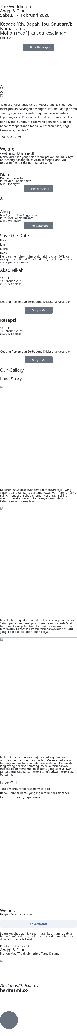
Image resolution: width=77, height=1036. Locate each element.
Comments (38, 924)
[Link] (4, 996)
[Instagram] (14, 996)
